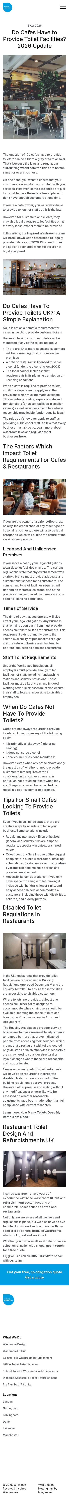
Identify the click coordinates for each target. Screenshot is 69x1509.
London (8, 1401)
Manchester (10, 1435)
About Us (9, 1458)
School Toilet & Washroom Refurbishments (30, 1371)
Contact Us (10, 1452)
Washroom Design (14, 1344)
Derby (6, 1421)
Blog (6, 1472)
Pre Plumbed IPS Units (17, 1384)
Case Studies (11, 1465)
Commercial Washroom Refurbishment (27, 1357)
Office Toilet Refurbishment (21, 1364)
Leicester (9, 1428)
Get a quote (34, 1277)
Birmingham (10, 1414)
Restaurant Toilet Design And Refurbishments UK (28, 1134)
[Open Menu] (63, 7)
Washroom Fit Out (14, 1351)
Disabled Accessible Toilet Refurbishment (30, 1377)
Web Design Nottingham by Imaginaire (47, 1488)
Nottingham (10, 1408)
